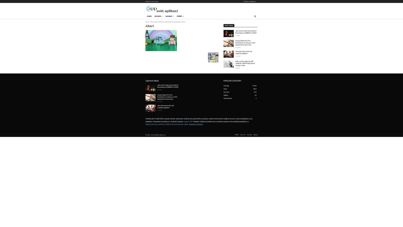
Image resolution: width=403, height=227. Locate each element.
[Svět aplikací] (162, 9)
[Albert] (182, 40)
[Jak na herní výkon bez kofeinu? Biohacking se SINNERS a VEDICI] (229, 33)
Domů (147, 22)
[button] (255, 16)
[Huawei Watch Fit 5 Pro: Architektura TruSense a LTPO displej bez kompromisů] (229, 43)
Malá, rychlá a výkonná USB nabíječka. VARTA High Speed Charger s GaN (245, 63)
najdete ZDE (188, 122)
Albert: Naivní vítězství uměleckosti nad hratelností (165, 22)
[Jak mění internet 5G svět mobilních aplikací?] (229, 54)
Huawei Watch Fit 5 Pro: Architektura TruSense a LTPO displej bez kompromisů (245, 43)
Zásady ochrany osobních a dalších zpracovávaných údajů (166, 124)
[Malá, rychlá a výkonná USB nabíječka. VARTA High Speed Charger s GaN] (229, 64)
